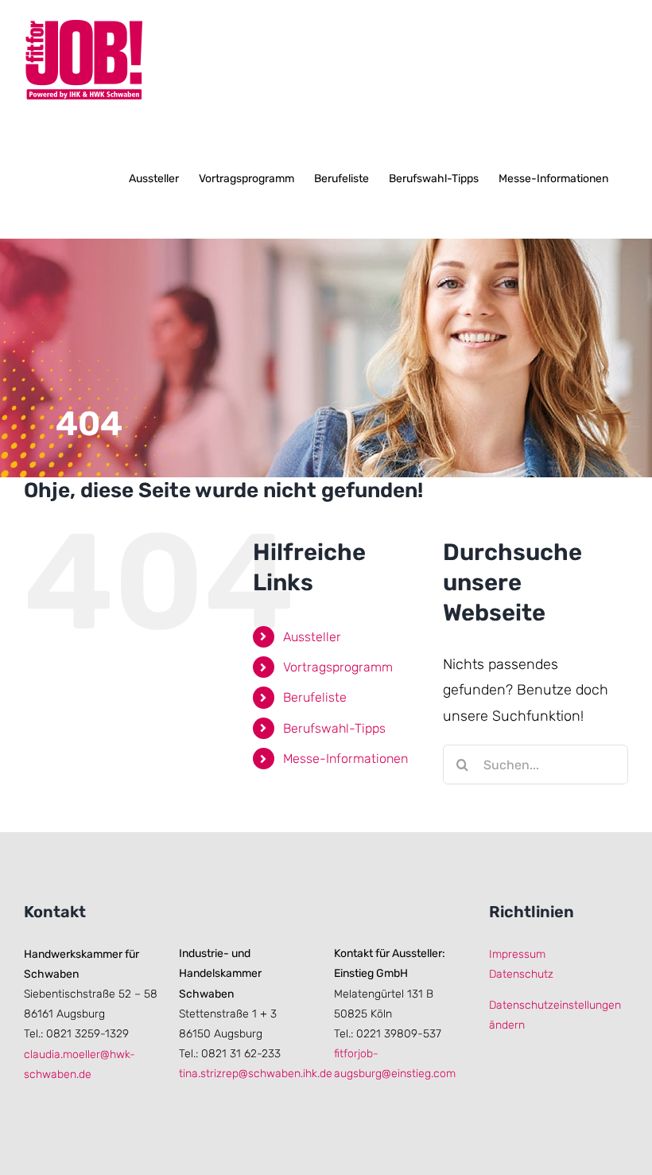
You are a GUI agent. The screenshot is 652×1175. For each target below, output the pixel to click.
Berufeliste (315, 697)
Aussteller (312, 636)
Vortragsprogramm (338, 667)
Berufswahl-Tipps (334, 728)
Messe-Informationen (345, 758)
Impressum (517, 954)
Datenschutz (521, 974)
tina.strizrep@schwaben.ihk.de (255, 1073)
